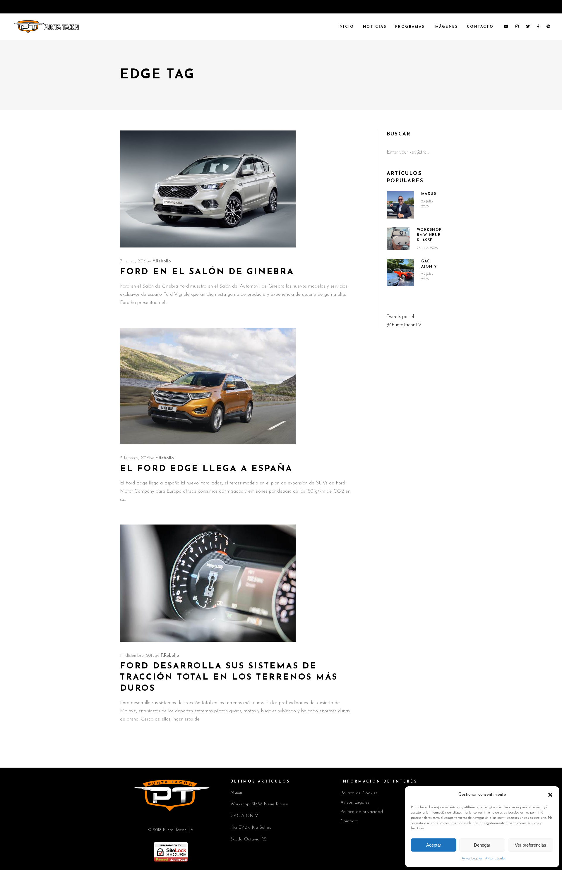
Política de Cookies (359, 793)
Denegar (482, 845)
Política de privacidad (361, 812)
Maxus (428, 194)
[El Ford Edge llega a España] (208, 386)
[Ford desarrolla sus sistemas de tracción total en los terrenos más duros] (208, 583)
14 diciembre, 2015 (137, 656)
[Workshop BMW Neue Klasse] (398, 238)
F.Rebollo (162, 261)
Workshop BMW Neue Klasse (429, 235)
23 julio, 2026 (427, 248)
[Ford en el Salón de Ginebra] (208, 188)
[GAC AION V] (400, 272)
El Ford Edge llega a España (206, 469)
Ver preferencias (530, 845)
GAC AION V (244, 816)
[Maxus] (400, 205)
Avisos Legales (472, 858)
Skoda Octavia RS (248, 839)
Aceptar (433, 845)
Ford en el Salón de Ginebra (207, 272)
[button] (550, 795)
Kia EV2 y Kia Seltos (250, 828)
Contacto (349, 821)
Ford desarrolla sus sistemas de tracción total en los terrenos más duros (229, 677)
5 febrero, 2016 (134, 458)
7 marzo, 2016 (133, 261)
